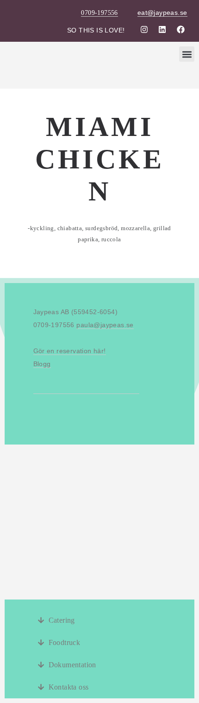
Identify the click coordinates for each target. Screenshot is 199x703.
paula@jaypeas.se (104, 325)
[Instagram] (144, 29)
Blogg (42, 364)
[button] (186, 54)
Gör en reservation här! (69, 351)
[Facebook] (180, 29)
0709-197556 (99, 12)
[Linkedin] (162, 29)
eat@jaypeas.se (162, 12)
